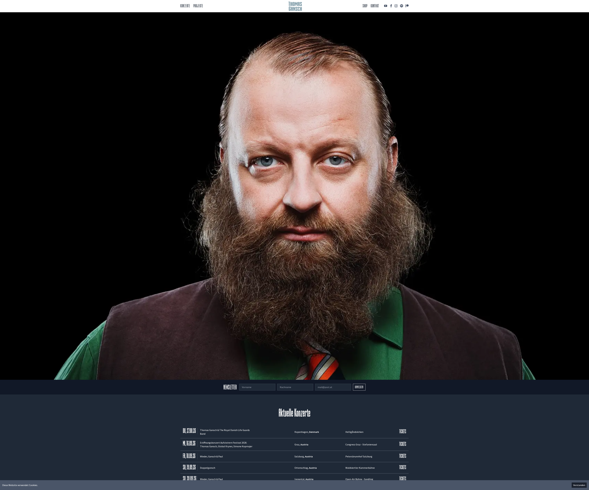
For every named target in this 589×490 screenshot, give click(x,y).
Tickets (402, 431)
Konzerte (185, 6)
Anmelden (359, 387)
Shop (365, 6)
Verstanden (579, 485)
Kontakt (375, 6)
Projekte (198, 6)
